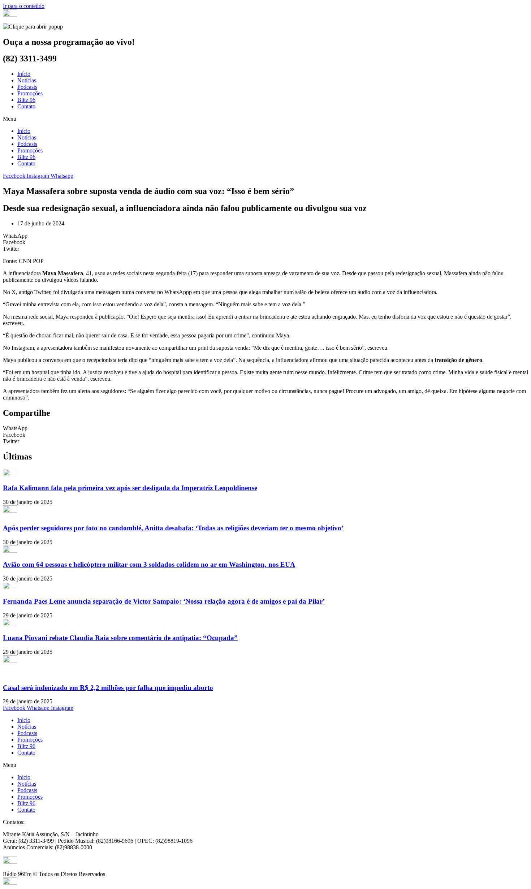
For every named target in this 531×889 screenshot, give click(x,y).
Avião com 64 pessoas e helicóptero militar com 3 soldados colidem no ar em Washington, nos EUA (149, 564)
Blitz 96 (26, 100)
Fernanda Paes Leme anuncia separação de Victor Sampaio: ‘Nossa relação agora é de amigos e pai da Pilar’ (164, 601)
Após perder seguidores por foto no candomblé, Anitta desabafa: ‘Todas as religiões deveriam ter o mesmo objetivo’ (173, 528)
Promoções (30, 93)
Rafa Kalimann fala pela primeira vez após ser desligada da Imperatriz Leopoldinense (130, 488)
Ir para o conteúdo (23, 6)
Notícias (26, 80)
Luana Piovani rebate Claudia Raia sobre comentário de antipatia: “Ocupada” (120, 638)
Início (23, 74)
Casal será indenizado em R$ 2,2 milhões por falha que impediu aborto (108, 687)
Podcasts (27, 87)
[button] (265, 119)
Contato (26, 106)
